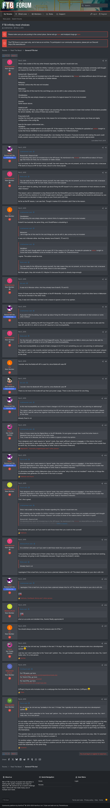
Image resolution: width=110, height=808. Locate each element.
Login (76, 781)
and (27, 476)
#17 (106, 626)
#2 (106, 147)
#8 (106, 361)
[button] (28, 14)
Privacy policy (88, 800)
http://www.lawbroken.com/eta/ (31, 679)
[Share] (103, 61)
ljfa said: (23, 283)
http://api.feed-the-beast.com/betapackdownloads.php (38, 675)
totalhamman (8, 28)
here (58, 34)
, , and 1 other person (39, 448)
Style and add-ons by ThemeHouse (56, 805)
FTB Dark (6, 800)
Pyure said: (24, 459)
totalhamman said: (26, 151)
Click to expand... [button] (62, 523)
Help (96, 800)
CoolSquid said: (25, 669)
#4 (106, 208)
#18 (105, 643)
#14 (105, 540)
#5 (106, 279)
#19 (105, 665)
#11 (106, 425)
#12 (105, 455)
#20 (105, 699)
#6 (106, 307)
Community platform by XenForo (22, 805)
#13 (105, 483)
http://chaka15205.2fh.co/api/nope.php (33, 683)
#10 (105, 398)
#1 (106, 61)
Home (40, 781)
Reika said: (23, 176)
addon (95, 128)
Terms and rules (77, 800)
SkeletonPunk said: (26, 544)
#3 (106, 172)
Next (13, 55)
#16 (105, 605)
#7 (106, 332)
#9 (106, 379)
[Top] (104, 800)
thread (76, 76)
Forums (40, 785)
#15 (105, 579)
